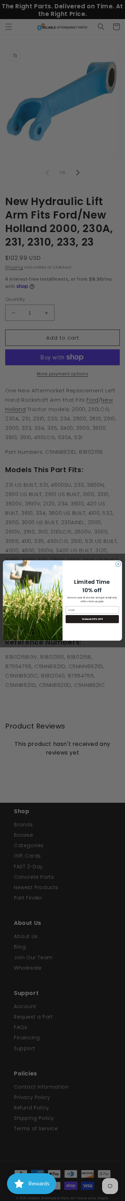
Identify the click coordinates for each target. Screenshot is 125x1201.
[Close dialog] (118, 564)
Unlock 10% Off (92, 619)
